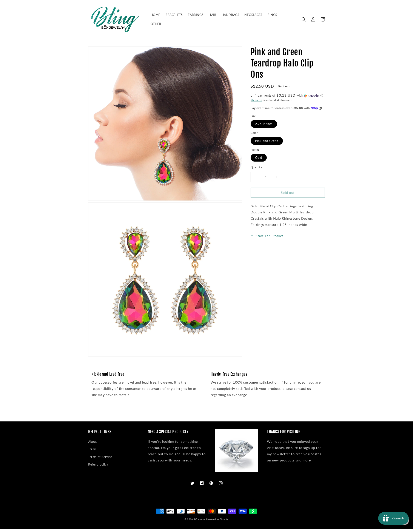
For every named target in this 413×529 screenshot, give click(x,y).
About (92, 441)
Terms (92, 449)
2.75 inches (264, 124)
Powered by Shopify (217, 519)
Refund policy (98, 464)
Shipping (256, 100)
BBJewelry (199, 519)
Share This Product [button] (269, 236)
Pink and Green (266, 141)
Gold (258, 157)
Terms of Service (100, 457)
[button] (303, 19)
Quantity (256, 167)
